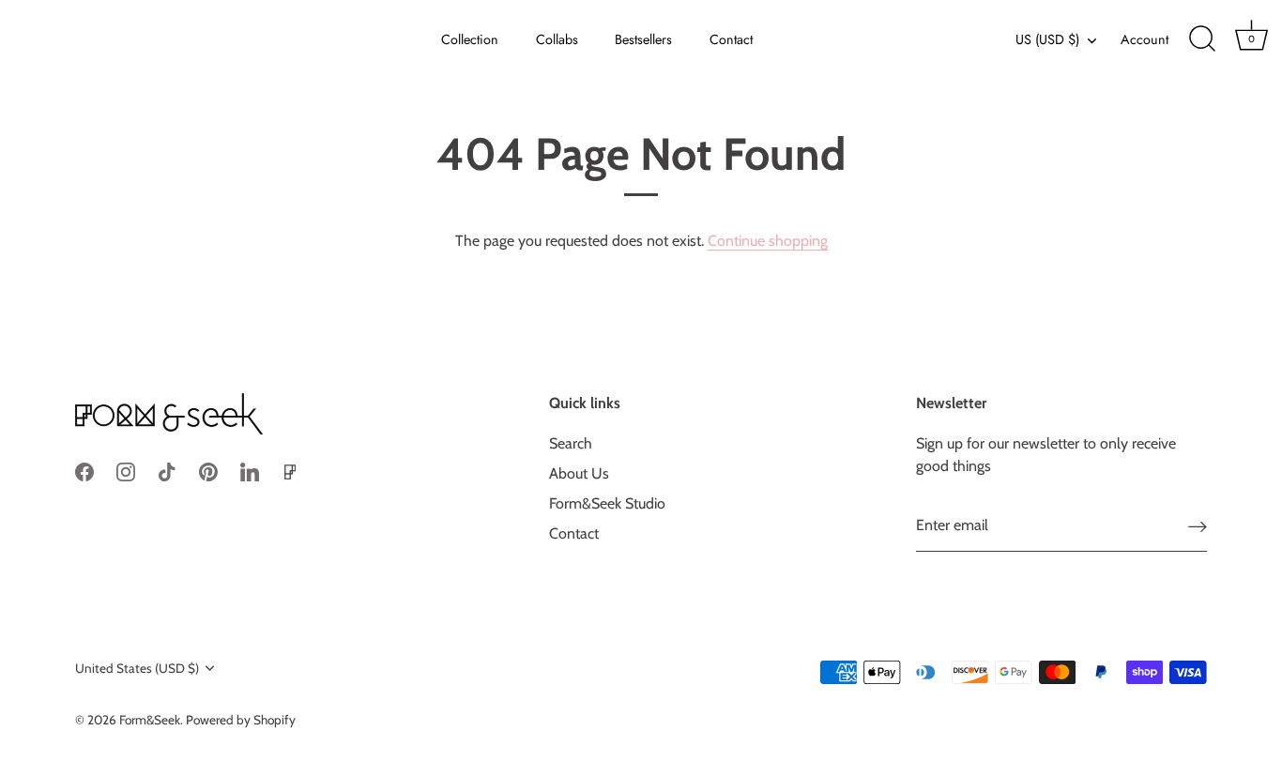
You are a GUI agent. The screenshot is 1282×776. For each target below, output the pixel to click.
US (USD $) (1047, 39)
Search (570, 443)
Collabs (557, 39)
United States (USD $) (137, 668)
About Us (579, 473)
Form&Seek (149, 719)
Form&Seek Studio (607, 503)
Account (1144, 39)
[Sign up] (1197, 526)
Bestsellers (643, 39)
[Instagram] (125, 470)
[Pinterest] (208, 470)
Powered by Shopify (241, 719)
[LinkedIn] (249, 470)
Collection (469, 39)
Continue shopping (768, 241)
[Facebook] (84, 470)
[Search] (1202, 39)
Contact (731, 39)
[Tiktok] (167, 470)
